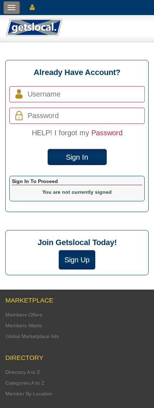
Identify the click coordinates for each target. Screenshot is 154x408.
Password (106, 133)
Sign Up (77, 260)
